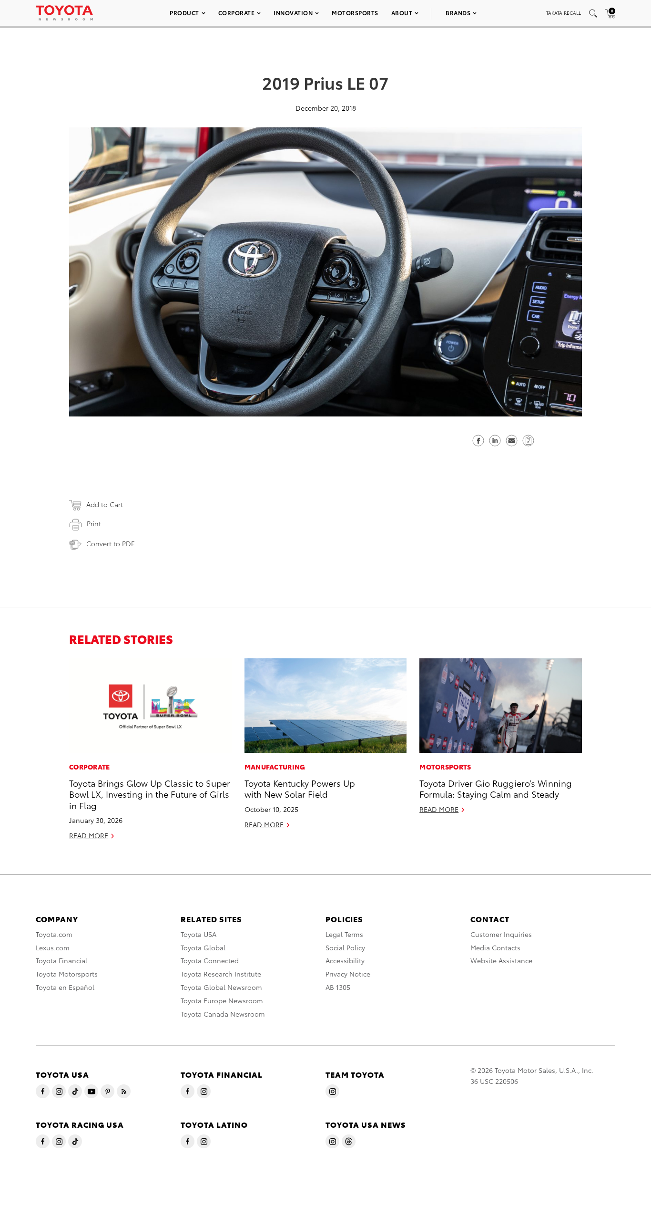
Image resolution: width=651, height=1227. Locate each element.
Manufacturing (274, 766)
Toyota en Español (65, 987)
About (402, 13)
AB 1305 (338, 987)
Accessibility (345, 960)
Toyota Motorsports (67, 973)
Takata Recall (563, 12)
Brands (458, 13)
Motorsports (355, 13)
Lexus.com (53, 947)
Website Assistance (501, 960)
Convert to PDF (110, 543)
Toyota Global (203, 947)
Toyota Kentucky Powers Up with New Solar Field (299, 788)
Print (94, 523)
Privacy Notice (348, 973)
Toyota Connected (210, 960)
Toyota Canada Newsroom (223, 1014)
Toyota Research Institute (221, 973)
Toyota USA (198, 934)
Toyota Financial (61, 960)
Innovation (293, 13)
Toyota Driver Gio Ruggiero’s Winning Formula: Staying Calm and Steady (495, 788)
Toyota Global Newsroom (221, 987)
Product (184, 13)
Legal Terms (344, 934)
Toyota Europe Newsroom (222, 1000)
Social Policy (345, 947)
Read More (88, 835)
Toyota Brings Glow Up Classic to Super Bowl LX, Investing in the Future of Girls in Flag (149, 794)
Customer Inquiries (501, 934)
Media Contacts (495, 947)
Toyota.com (54, 934)
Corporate (236, 13)
